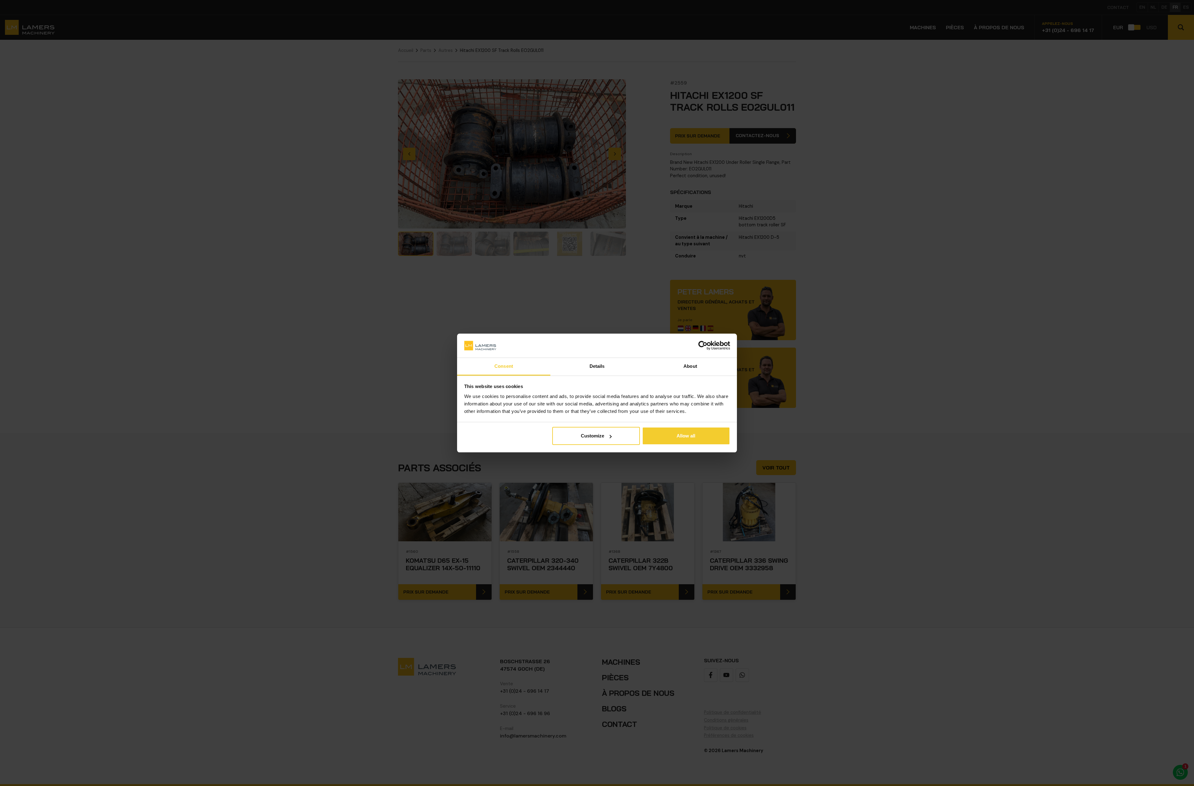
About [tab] (690, 366)
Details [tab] (597, 366)
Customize (592, 435)
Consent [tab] (503, 366)
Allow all (686, 435)
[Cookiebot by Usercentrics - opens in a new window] (703, 345)
